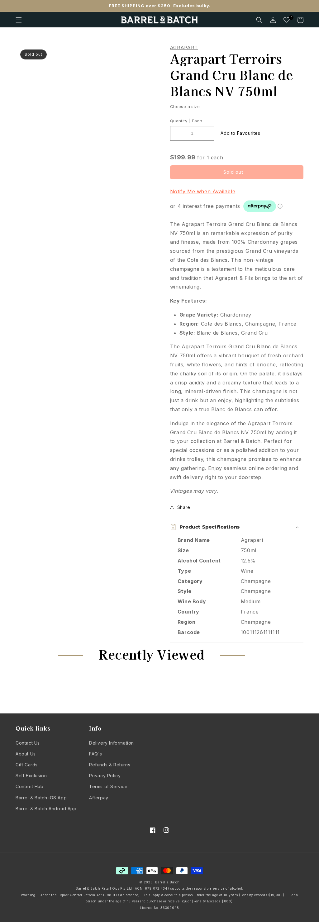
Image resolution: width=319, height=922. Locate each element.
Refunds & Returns (109, 764)
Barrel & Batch (167, 882)
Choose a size (185, 106)
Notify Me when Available (202, 191)
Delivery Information (111, 743)
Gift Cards (27, 764)
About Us (26, 753)
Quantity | (180, 120)
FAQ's (95, 753)
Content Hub (30, 786)
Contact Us (28, 743)
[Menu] (19, 20)
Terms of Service (108, 786)
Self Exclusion (31, 775)
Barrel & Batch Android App (46, 808)
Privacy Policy (105, 775)
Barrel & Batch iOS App (41, 797)
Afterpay (98, 797)
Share (183, 507)
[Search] (259, 20)
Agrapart (184, 47)
